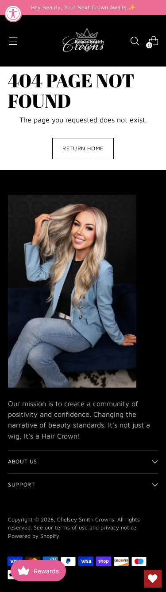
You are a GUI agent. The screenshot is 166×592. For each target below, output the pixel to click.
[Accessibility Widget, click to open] (13, 13)
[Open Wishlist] (153, 579)
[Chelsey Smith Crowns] (83, 41)
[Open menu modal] (13, 41)
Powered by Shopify (33, 536)
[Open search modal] (134, 41)
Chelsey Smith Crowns (85, 519)
